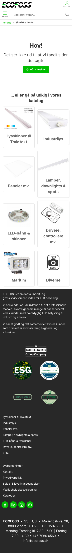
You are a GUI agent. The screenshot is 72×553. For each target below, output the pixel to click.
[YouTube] (29, 504)
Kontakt (7, 471)
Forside (7, 22)
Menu (5, 17)
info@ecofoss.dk (35, 541)
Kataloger (9, 495)
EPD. (6, 452)
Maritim (19, 280)
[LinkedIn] (13, 504)
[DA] (17, 5)
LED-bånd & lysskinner (17, 440)
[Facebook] (5, 504)
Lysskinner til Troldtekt (17, 417)
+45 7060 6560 (44, 536)
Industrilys (53, 139)
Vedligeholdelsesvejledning (20, 489)
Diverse (53, 280)
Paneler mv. (19, 186)
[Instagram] (21, 504)
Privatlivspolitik (12, 477)
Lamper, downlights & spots (53, 186)
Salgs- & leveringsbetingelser (21, 483)
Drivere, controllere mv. (53, 236)
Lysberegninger (12, 465)
